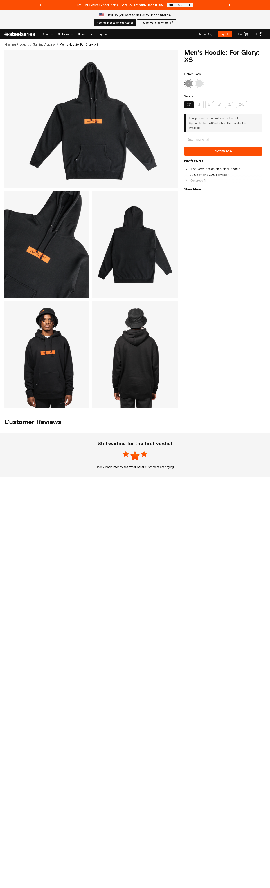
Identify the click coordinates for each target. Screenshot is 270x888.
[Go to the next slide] (229, 5)
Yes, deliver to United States (115, 22)
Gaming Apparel (44, 44)
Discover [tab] (83, 34)
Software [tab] (64, 34)
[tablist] (68, 34)
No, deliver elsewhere (154, 22)
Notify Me (223, 151)
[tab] (205, 34)
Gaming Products (17, 44)
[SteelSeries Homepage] (21, 34)
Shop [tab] (46, 34)
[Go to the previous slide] (41, 5)
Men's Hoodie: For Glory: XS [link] (79, 44)
